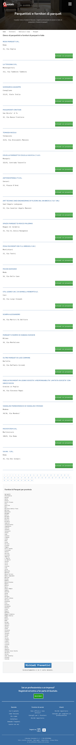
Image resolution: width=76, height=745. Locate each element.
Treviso (7, 643)
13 (40, 475)
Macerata (7, 571)
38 (59, 477)
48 (25, 480)
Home (4, 31)
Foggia (7, 547)
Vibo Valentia (9, 655)
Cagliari (7, 523)
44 (11, 480)
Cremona (7, 537)
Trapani (7, 639)
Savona (7, 627)
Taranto (7, 633)
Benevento (7, 512)
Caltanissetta (9, 524)
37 (55, 477)
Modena (7, 580)
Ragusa (7, 611)
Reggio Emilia (9, 615)
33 (42, 477)
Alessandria (8, 495)
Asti (6, 504)
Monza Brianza (9, 582)
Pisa (6, 603)
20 (64, 475)
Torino (7, 638)
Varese (7, 647)
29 (28, 477)
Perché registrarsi (37, 718)
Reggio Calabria (9, 614)
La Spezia (7, 559)
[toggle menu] (70, 4)
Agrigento (7, 494)
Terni (6, 636)
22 (4, 477)
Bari (6, 507)
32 (38, 477)
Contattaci (14, 719)
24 (11, 477)
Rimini (7, 619)
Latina (7, 561)
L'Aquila (7, 558)
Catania (7, 529)
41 (69, 477)
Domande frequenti (14, 721)
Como (6, 534)
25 (14, 477)
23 (7, 477)
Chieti (7, 532)
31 (35, 477)
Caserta (7, 527)
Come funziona (14, 713)
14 (44, 475)
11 (33, 475)
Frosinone (7, 550)
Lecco (6, 564)
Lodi (6, 567)
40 (66, 477)
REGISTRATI (38, 696)
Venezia (7, 649)
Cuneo (6, 539)
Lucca (6, 569)
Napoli (7, 583)
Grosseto (7, 555)
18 (57, 475)
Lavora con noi (14, 724)
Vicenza (7, 657)
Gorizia (7, 553)
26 (18, 477)
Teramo (7, 635)
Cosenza (7, 536)
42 (4, 480)
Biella (7, 515)
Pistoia (7, 604)
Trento (7, 641)
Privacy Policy (54, 740)
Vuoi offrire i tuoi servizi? (38, 711)
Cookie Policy (45, 740)
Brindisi (7, 521)
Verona (7, 654)
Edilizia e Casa (24, 31)
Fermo (6, 542)
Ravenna (7, 612)
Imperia (7, 556)
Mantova (7, 572)
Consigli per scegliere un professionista (61, 714)
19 (61, 475)
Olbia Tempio (8, 588)
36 (52, 477)
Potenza (7, 607)
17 (54, 475)
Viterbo (7, 659)
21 (68, 475)
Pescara (7, 599)
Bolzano (7, 518)
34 (45, 477)
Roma (6, 620)
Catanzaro (7, 531)
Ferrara (7, 544)
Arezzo (7, 500)
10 (30, 475)
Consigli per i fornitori (38, 715)
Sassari (7, 625)
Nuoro (6, 587)
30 (31, 477)
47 (21, 480)
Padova (7, 590)
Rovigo (7, 622)
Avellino (7, 505)
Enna (6, 540)
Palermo (7, 591)
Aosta (6, 499)
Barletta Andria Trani (11, 508)
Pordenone (7, 606)
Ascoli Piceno (9, 502)
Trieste (7, 644)
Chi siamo (13, 716)
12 (37, 475)
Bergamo (7, 513)
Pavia (6, 595)
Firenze (7, 545)
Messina (7, 577)
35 (49, 477)
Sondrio (7, 631)
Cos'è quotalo (14, 711)
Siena (6, 628)
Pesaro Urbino (9, 598)
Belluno (7, 510)
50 (31, 480)
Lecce (6, 563)
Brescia (7, 520)
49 (28, 480)
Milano (7, 579)
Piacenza (7, 601)
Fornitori (12, 31)
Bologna (7, 516)
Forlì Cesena (8, 548)
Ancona (7, 497)
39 (62, 477)
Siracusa (7, 630)
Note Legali (37, 740)
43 (7, 480)
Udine (6, 646)
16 (51, 475)
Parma (6, 593)
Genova (7, 551)
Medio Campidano (9, 576)
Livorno (7, 566)
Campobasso (8, 526)
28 (25, 477)
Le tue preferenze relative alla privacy (38, 741)
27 (21, 477)
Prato (6, 609)
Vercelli (7, 652)
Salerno (7, 623)
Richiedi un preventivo (64, 56)
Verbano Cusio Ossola (11, 651)
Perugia (7, 596)
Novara (7, 585)
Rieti (6, 617)
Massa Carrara (9, 574)
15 (47, 475)
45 (14, 480)
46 (18, 480)
